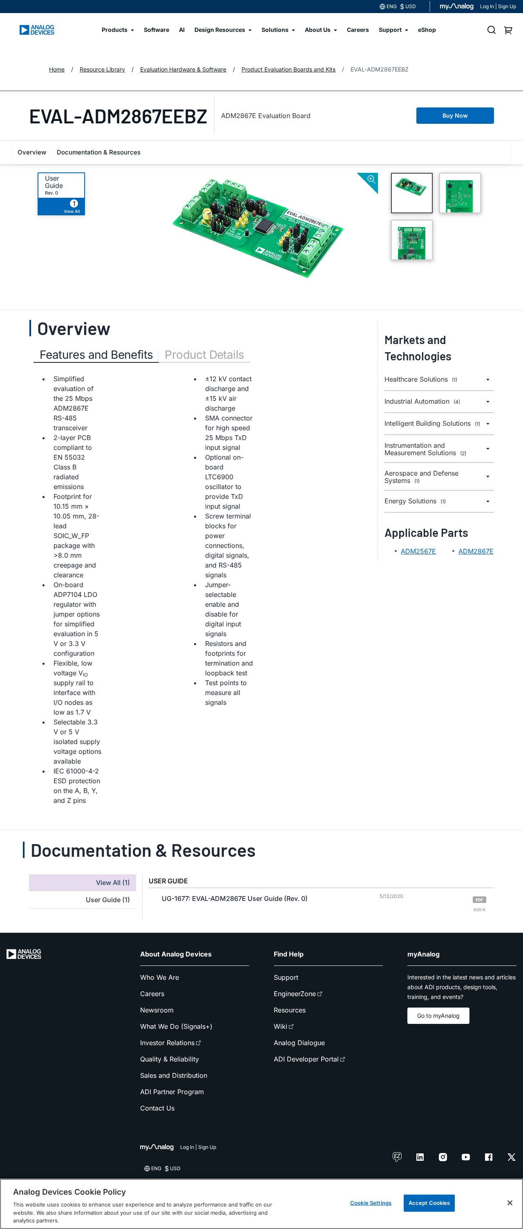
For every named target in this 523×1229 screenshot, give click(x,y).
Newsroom (157, 1010)
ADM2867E (476, 551)
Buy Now (455, 115)
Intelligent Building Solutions (432, 423)
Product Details (204, 355)
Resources (290, 1010)
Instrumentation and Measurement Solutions (425, 449)
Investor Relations (167, 1043)
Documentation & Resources (99, 152)
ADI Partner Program (172, 1092)
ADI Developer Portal (306, 1059)
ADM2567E (418, 551)
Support (286, 977)
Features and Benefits (96, 355)
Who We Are (159, 977)
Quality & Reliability (169, 1059)
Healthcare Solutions (420, 379)
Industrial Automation (422, 401)
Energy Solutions (415, 501)
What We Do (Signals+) (176, 1026)
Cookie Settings (370, 1203)
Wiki (280, 1026)
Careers (152, 994)
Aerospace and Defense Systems (421, 477)
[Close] (510, 1203)
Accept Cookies (429, 1203)
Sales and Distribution (173, 1075)
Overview (32, 152)
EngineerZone (295, 994)
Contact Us (157, 1108)
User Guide (54, 181)
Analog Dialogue (299, 1043)
